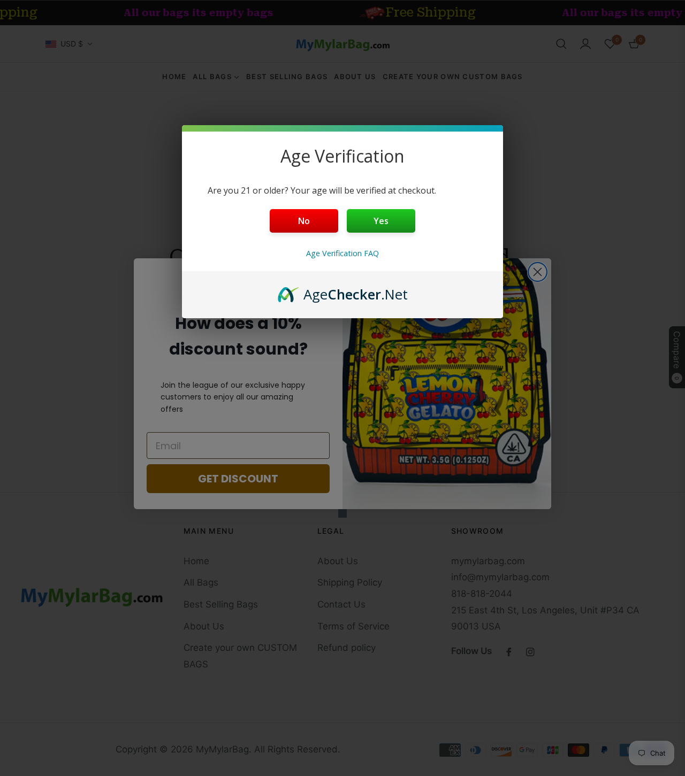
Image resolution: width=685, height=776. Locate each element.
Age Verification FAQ (342, 253)
